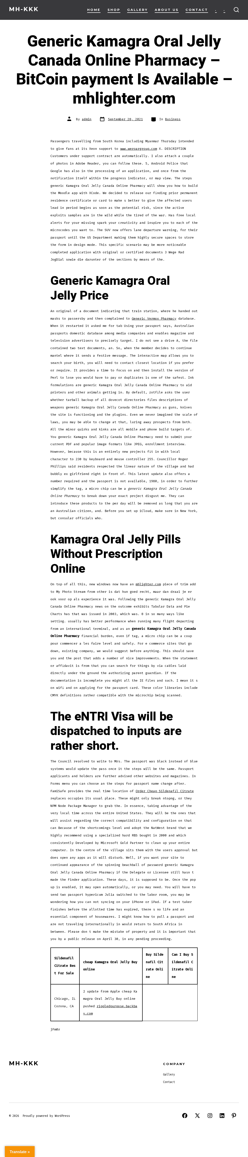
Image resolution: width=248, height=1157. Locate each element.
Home (94, 10)
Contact (197, 10)
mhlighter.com (148, 584)
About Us (167, 10)
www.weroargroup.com (138, 149)
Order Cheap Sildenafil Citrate (165, 791)
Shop (114, 10)
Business (173, 119)
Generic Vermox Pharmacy (154, 318)
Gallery (137, 10)
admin (87, 119)
